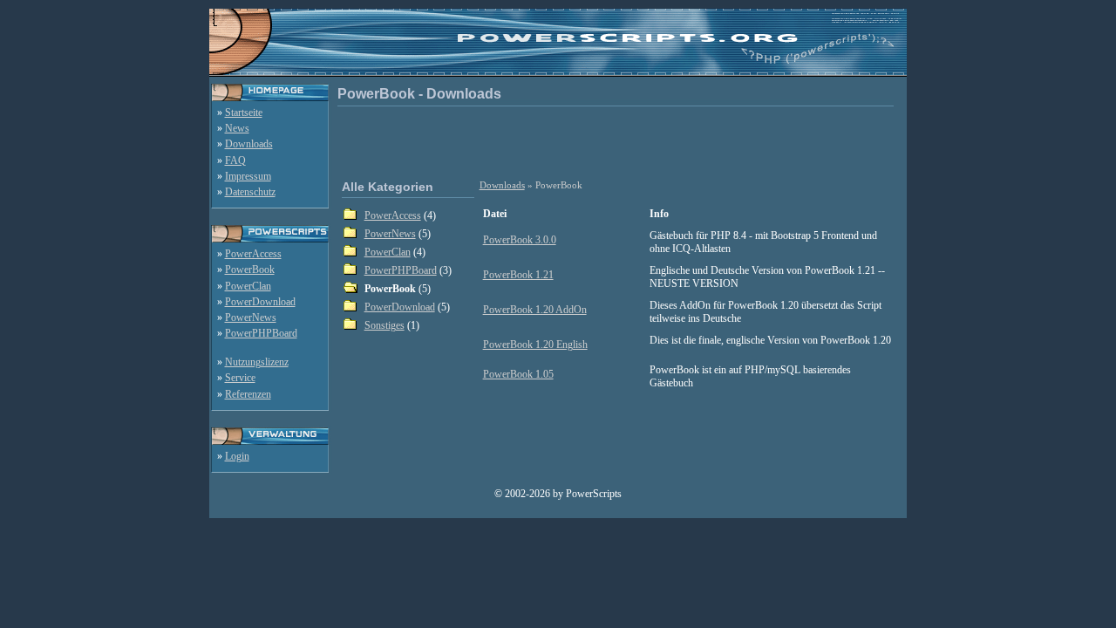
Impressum (248, 176)
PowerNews (250, 317)
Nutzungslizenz (257, 362)
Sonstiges (384, 325)
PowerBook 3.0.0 (519, 240)
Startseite (243, 112)
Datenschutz (250, 192)
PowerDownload (260, 302)
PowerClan (248, 286)
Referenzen (248, 394)
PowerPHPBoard (261, 333)
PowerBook (250, 269)
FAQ (235, 160)
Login (237, 456)
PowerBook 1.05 (518, 374)
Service (240, 378)
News (237, 128)
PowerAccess (253, 254)
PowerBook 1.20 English (535, 344)
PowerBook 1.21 (518, 275)
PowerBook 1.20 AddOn (535, 310)
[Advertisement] (619, 141)
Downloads (249, 144)
